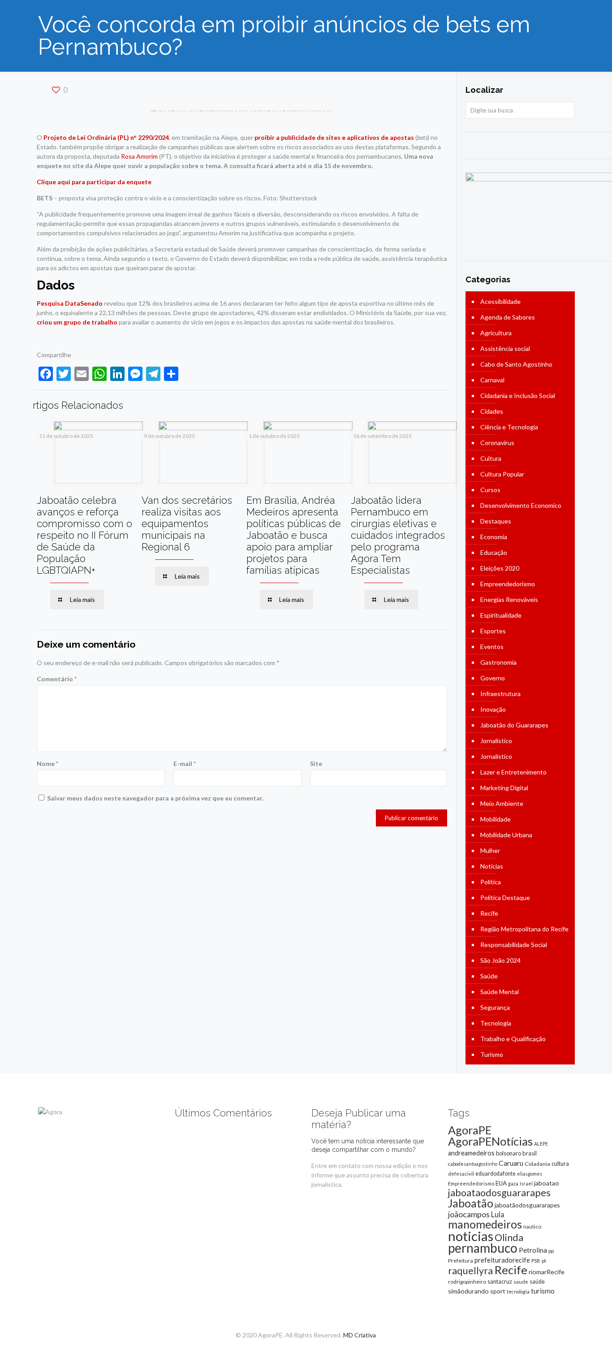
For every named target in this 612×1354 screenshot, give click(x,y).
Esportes (493, 631)
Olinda (509, 1237)
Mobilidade (495, 819)
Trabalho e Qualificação (513, 1039)
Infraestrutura (500, 693)
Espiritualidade (500, 615)
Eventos (492, 646)
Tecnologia (495, 1023)
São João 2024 (500, 960)
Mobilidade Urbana (506, 835)
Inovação (493, 709)
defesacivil (461, 1174)
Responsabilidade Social (513, 944)
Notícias (491, 866)
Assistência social (505, 348)
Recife (489, 913)
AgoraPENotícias (490, 1141)
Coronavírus (497, 442)
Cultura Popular (502, 474)
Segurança (495, 1007)
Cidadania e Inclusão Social (517, 395)
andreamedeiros (471, 1153)
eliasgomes (529, 1174)
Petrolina (533, 1250)
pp (551, 1251)
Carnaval (492, 380)
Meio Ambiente (501, 803)
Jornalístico (496, 740)
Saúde (489, 976)
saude (520, 1282)
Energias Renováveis (509, 599)
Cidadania (537, 1163)
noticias (470, 1236)
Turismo (491, 1054)
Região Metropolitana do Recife (524, 929)
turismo (543, 1291)
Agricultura (496, 333)
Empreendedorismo (507, 584)
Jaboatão (470, 1203)
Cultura (490, 458)
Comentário (57, 679)
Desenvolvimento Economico (520, 505)
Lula (497, 1214)
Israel (526, 1183)
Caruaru (511, 1163)
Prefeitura (460, 1260)
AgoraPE (469, 1130)
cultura (560, 1163)
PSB (535, 1260)
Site (316, 763)
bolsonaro (508, 1153)
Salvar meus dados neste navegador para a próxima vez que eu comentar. (155, 798)
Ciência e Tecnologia (509, 427)
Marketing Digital (504, 788)
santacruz (499, 1281)
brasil (529, 1153)
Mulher (490, 850)
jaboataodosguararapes (499, 1192)
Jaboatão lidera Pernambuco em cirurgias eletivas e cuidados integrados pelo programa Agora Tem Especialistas (398, 535)
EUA (501, 1183)
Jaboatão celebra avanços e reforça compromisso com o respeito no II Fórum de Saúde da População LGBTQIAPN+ (84, 535)
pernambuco (482, 1247)
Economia (493, 537)
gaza (513, 1183)
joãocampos (469, 1214)
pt (544, 1260)
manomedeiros (485, 1224)
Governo (492, 678)
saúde (537, 1281)
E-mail (184, 763)
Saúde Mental (499, 991)
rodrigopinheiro (467, 1281)
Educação (493, 552)
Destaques (495, 521)
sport (497, 1291)
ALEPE (541, 1143)
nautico (532, 1226)
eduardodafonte (495, 1173)
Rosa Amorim (139, 156)
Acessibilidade (500, 301)
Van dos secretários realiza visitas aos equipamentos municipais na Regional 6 (187, 523)
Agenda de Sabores (507, 317)
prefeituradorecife (502, 1260)
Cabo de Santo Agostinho (516, 364)
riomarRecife (547, 1272)
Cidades (491, 411)
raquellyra (470, 1270)
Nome (47, 763)
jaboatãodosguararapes (527, 1205)
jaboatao (546, 1183)
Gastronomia (498, 662)
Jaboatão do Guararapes (514, 725)
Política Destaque (505, 897)
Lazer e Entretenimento (513, 772)
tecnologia (518, 1291)
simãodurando (468, 1291)
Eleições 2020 (499, 568)
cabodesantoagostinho (472, 1164)
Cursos (490, 489)
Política (490, 882)
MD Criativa (359, 1335)
